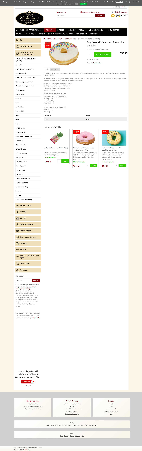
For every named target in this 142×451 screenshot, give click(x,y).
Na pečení (60, 30)
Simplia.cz (27, 449)
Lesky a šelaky (20, 111)
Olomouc (77, 436)
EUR (117, 6)
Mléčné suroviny (21, 128)
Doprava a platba (32, 404)
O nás (111, 406)
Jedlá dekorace (20, 90)
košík (121, 15)
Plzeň (86, 425)
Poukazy (42, 34)
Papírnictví (30, 34)
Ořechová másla (21, 149)
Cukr (17, 103)
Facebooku (36, 318)
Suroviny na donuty (22, 182)
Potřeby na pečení (26, 205)
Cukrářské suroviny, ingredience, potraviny (27, 53)
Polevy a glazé (20, 157)
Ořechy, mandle (20, 145)
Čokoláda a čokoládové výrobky (25, 77)
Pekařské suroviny (21, 153)
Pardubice (80, 425)
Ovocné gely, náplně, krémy (24, 136)
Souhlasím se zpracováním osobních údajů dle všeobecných (27, 287)
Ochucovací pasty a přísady (24, 82)
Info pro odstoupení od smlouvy (32, 409)
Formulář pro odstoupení (111, 411)
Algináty (18, 98)
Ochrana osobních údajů (72, 414)
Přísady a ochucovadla (23, 178)
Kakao (18, 115)
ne (76, 4)
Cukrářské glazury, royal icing (24, 86)
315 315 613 (62, 12)
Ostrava (66, 436)
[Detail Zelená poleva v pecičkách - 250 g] (57, 138)
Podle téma (93, 34)
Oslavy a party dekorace (28, 237)
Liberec (74, 425)
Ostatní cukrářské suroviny (24, 199)
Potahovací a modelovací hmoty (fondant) (25, 59)
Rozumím (83, 4)
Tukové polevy (21, 166)
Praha (47, 425)
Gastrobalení (20, 94)
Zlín (83, 436)
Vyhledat (100, 15)
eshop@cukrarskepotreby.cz (90, 12)
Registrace (124, 12)
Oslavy (18, 34)
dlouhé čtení (119, 2)
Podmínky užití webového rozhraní (72, 409)
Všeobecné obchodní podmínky (71, 404)
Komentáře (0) (55, 69)
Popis (46, 69)
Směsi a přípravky (21, 73)
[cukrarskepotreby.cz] (30, 18)
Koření (18, 124)
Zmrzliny (72, 30)
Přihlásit (36, 280)
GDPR (72, 406)
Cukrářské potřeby (33, 30)
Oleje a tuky (19, 140)
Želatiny (18, 195)
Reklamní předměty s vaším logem (60, 34)
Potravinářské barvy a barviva (25, 69)
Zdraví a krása (81, 34)
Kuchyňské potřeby (95, 30)
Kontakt (111, 404)
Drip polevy (20, 174)
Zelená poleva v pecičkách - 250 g (56, 148)
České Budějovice (56, 425)
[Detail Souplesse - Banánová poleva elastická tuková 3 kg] (114, 138)
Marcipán (19, 65)
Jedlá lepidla (19, 107)
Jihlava (72, 436)
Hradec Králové (66, 425)
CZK (114, 6)
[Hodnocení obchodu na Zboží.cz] (28, 381)
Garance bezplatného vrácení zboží (32, 406)
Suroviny (48, 30)
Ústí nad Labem (93, 425)
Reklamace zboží (111, 409)
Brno (61, 436)
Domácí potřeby (113, 30)
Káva (17, 119)
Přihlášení (117, 12)
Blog (111, 414)
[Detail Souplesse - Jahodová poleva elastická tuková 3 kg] (85, 138)
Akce (22, 30)
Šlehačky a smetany (22, 187)
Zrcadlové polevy (22, 161)
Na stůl (81, 30)
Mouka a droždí (20, 132)
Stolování (23, 218)
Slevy (21, 40)
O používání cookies (71, 411)
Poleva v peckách (22, 170)
